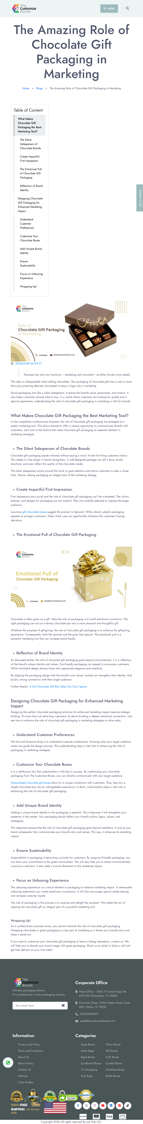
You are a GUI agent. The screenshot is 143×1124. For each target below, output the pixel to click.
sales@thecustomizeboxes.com (97, 1021)
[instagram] (94, 1105)
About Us (23, 1057)
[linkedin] (111, 1105)
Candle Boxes (114, 1063)
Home (25, 88)
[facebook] (78, 1105)
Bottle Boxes (113, 1076)
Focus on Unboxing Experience (31, 276)
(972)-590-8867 (89, 1014)
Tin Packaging (89, 1070)
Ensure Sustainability (27, 263)
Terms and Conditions (30, 1051)
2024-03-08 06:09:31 (28, 363)
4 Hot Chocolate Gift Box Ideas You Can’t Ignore (58, 686)
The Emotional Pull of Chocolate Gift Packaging (31, 173)
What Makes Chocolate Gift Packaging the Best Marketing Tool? (29, 125)
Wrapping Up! (28, 286)
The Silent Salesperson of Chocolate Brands (30, 144)
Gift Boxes (112, 1051)
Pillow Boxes (113, 1044)
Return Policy (25, 1063)
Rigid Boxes (88, 1057)
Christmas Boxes (115, 1070)
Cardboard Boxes (91, 1063)
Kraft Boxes (112, 1057)
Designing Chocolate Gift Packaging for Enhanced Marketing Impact (30, 204)
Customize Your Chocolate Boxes (30, 238)
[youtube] (103, 1105)
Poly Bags (86, 1076)
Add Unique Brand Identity (31, 251)
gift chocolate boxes (34, 512)
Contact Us (24, 1070)
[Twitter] (86, 1105)
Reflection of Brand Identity (31, 188)
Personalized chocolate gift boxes (30, 783)
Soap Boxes (88, 1044)
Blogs (39, 88)
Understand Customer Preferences (27, 223)
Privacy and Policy (29, 1044)
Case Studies (25, 1082)
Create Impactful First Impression (29, 159)
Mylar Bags (87, 1051)
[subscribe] (63, 1006)
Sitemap (23, 1076)
